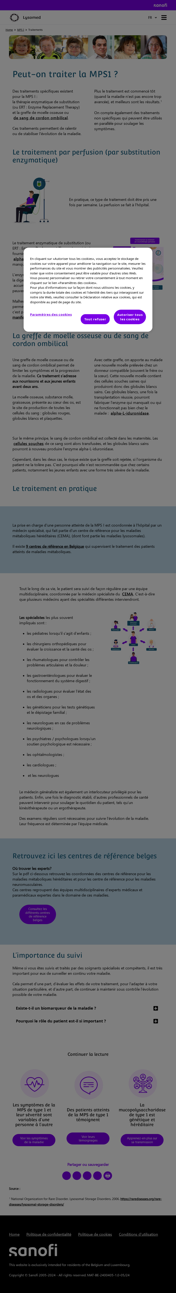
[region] (88, 290)
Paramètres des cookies (51, 314)
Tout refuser (95, 319)
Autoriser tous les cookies (130, 316)
